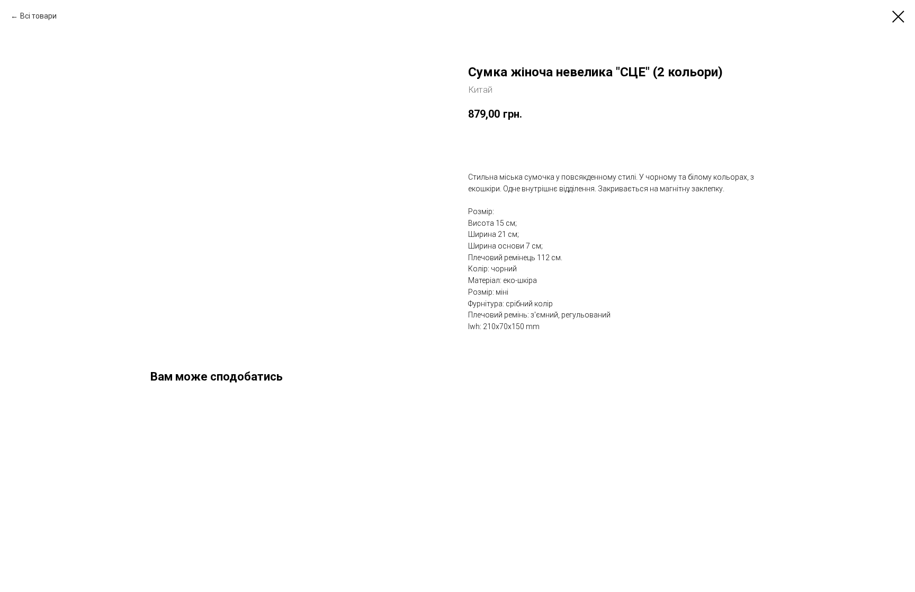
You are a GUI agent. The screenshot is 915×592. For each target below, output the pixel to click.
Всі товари (38, 16)
